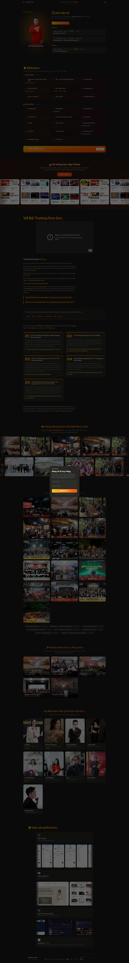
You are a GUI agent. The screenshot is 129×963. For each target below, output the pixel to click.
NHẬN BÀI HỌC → (64, 490)
